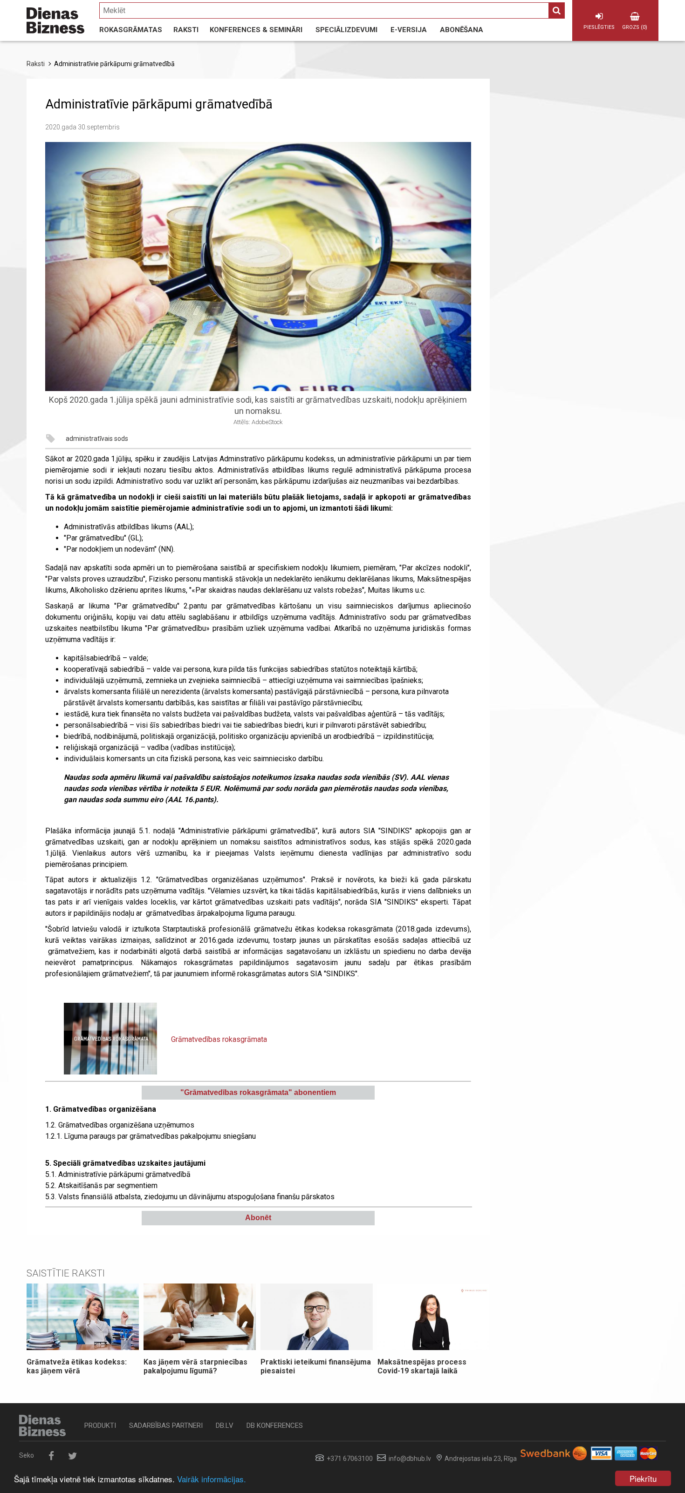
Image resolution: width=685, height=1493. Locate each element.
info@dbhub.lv (410, 1458)
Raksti (186, 30)
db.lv (224, 1425)
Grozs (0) (634, 27)
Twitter (72, 1456)
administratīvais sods (97, 438)
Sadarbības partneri (166, 1425)
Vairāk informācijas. (211, 1479)
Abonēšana (461, 30)
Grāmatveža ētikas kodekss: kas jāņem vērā (77, 1366)
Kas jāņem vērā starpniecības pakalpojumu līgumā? (195, 1366)
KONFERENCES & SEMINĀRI (256, 30)
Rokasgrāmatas (130, 30)
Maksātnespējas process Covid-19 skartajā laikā (421, 1366)
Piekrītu (643, 1478)
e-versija (408, 30)
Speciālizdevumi (346, 30)
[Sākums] (55, 20)
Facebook (51, 1456)
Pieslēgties (599, 27)
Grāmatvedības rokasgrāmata (219, 1039)
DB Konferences (275, 1425)
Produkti (100, 1425)
